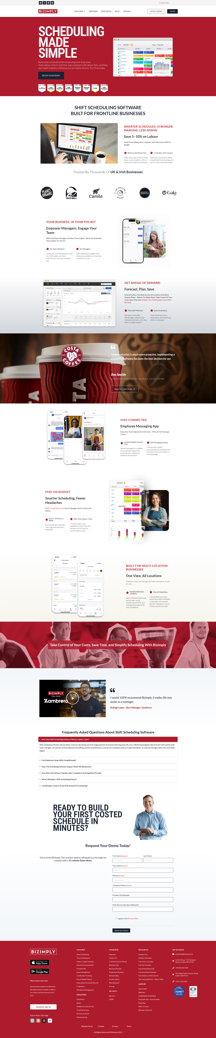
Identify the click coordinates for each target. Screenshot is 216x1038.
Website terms (87, 1026)
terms (129, 1026)
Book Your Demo (121, 930)
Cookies (101, 1026)
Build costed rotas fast (54, 508)
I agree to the (128, 919)
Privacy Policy (133, 919)
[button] (72, 698)
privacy (115, 1026)
